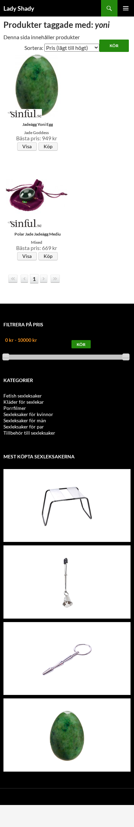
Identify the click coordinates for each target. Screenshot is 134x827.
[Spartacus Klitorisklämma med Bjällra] (67, 582)
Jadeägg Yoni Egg (67, 704)
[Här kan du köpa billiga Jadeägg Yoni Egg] (37, 84)
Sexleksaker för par (23, 426)
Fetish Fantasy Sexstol (67, 474)
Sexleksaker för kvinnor (28, 414)
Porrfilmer (14, 408)
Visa (27, 146)
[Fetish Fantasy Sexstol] (67, 506)
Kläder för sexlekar (23, 402)
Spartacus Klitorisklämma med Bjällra (67, 551)
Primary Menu (126, 8)
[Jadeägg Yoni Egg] (67, 735)
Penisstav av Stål (67, 627)
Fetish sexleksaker (22, 396)
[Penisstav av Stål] (67, 659)
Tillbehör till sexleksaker (29, 433)
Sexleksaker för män (24, 420)
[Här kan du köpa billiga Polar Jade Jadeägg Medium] (37, 194)
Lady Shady (18, 8)
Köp (48, 146)
